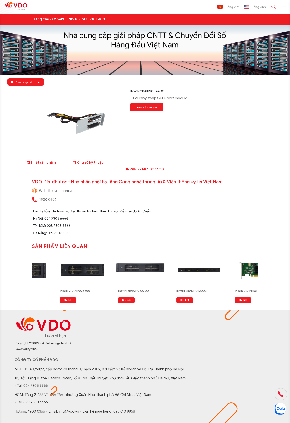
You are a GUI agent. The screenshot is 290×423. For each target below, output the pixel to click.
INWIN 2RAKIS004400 (86, 19)
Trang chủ (40, 19)
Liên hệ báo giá (147, 107)
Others (58, 19)
